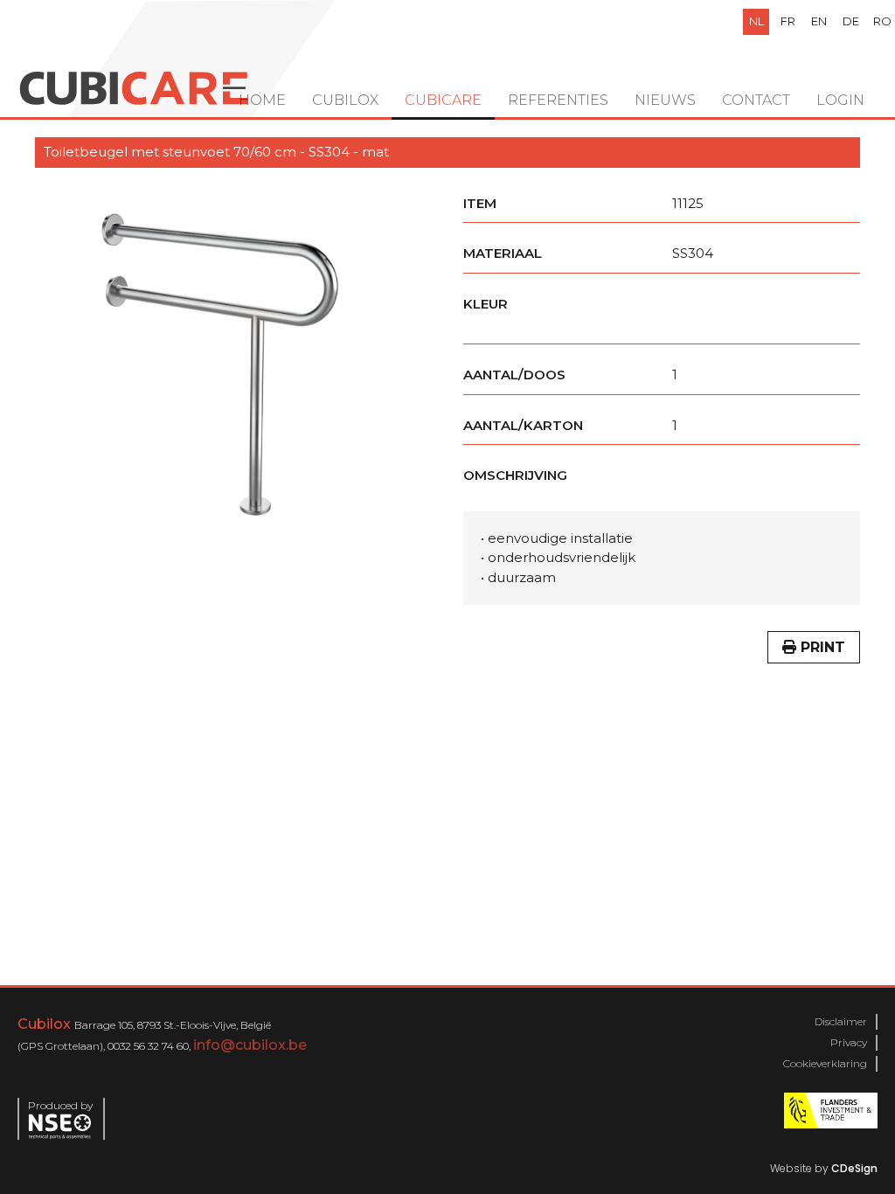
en (819, 21)
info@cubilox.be (250, 1045)
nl (756, 21)
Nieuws (665, 100)
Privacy (848, 1042)
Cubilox (345, 100)
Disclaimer (841, 1021)
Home (262, 100)
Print (820, 647)
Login (840, 100)
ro (882, 21)
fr (788, 21)
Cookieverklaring (825, 1063)
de (851, 21)
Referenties (558, 100)
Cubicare (443, 100)
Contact (756, 100)
